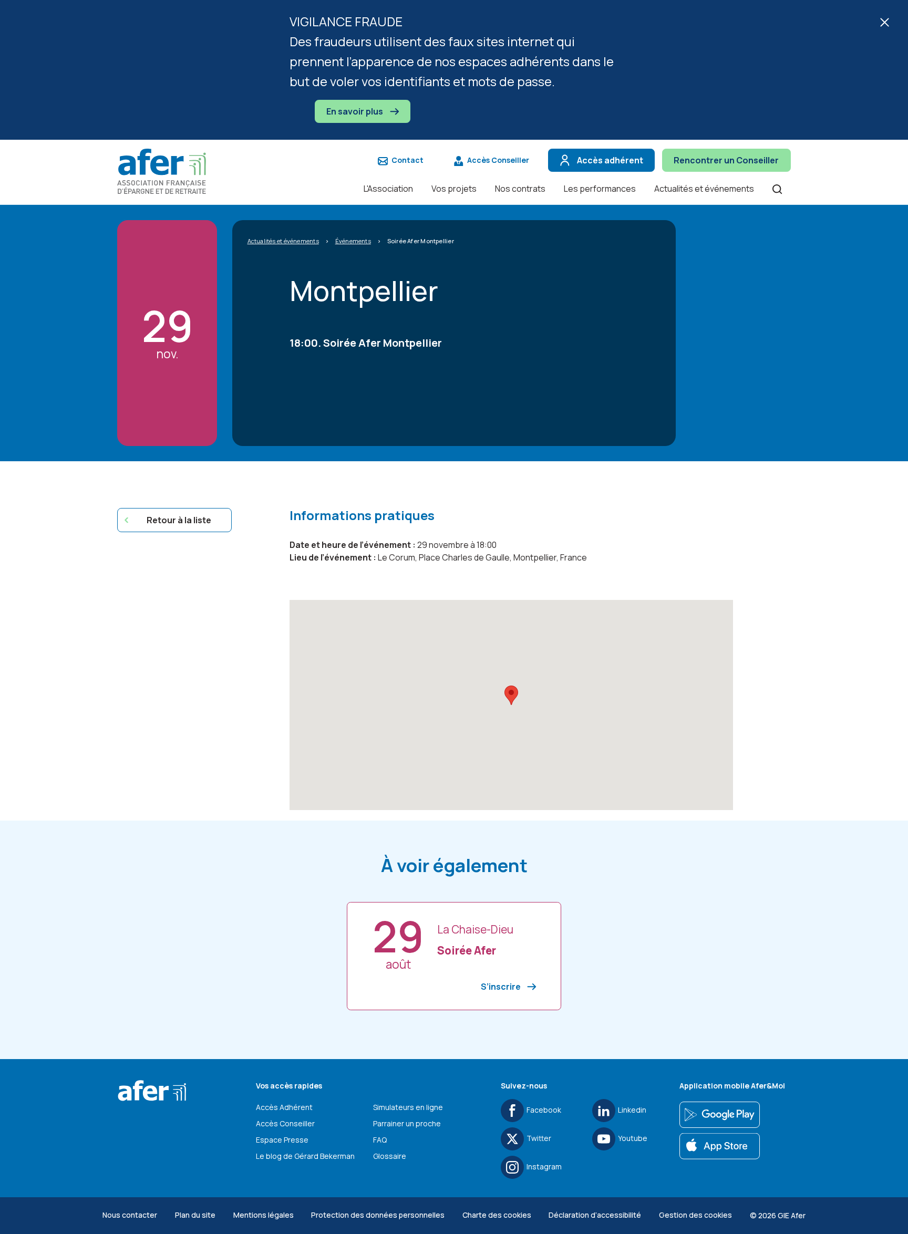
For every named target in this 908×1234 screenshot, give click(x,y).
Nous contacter (129, 1215)
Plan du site (195, 1215)
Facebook (544, 1110)
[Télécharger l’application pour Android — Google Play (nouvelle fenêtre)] (719, 1115)
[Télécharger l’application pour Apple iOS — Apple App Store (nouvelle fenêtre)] (719, 1146)
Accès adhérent (610, 160)
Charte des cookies (496, 1215)
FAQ (380, 1140)
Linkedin (632, 1110)
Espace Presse (282, 1140)
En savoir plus (355, 111)
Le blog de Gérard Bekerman (305, 1156)
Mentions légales (263, 1215)
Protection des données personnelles (378, 1215)
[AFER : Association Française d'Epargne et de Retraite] (167, 171)
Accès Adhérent (284, 1107)
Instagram (544, 1166)
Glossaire (389, 1156)
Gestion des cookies (695, 1215)
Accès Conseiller (498, 160)
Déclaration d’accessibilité (595, 1215)
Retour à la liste (179, 520)
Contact (407, 160)
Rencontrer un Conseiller (726, 160)
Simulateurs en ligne (408, 1107)
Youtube (632, 1138)
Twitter (539, 1138)
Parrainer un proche (407, 1123)
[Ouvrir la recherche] (777, 188)
